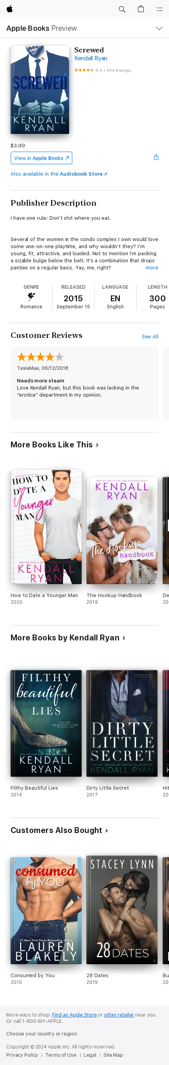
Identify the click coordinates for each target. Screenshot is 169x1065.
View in (38, 158)
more (152, 268)
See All (150, 337)
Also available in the (57, 174)
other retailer (119, 1015)
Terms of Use (61, 1055)
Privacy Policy (22, 1055)
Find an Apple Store (74, 1015)
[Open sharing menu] (156, 158)
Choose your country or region (41, 1034)
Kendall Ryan (90, 58)
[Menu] (159, 9)
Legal (90, 1055)
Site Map (113, 1055)
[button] (121, 9)
